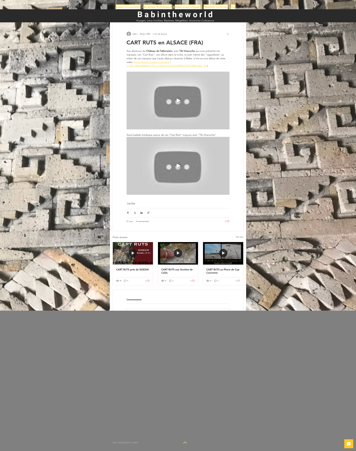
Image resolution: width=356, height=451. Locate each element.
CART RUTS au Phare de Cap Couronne (222, 271)
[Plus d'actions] (227, 34)
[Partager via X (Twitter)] (134, 212)
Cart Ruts (131, 203)
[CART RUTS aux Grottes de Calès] (178, 253)
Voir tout (239, 237)
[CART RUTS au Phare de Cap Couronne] (223, 253)
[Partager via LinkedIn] (141, 212)
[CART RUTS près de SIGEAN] (133, 253)
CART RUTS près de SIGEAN (132, 269)
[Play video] (178, 100)
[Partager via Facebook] (128, 212)
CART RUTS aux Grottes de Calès (177, 271)
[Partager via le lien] (148, 212)
